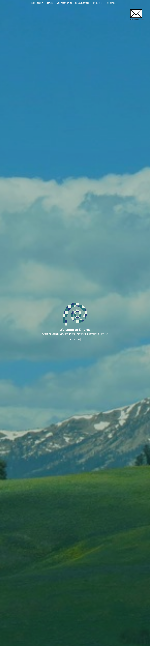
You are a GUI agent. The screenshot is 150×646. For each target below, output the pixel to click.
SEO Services (111, 3)
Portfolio (49, 3)
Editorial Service (98, 3)
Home (33, 3)
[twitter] (74, 339)
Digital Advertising (82, 3)
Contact (40, 3)
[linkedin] (79, 339)
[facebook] (70, 339)
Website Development (65, 3)
